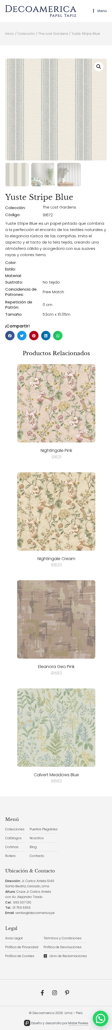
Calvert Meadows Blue (56, 775)
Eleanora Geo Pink (56, 667)
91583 (56, 673)
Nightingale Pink (56, 450)
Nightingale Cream (56, 559)
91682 (56, 781)
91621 (56, 457)
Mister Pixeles (78, 1023)
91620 (56, 565)
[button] (98, 66)
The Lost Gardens (59, 207)
